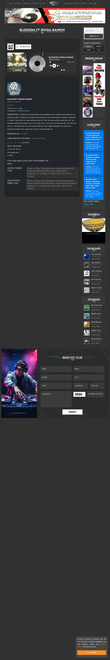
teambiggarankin (23, 111)
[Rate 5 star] (19, 149)
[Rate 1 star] (8, 149)
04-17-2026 (95, 191)
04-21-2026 (95, 167)
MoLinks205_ (94, 233)
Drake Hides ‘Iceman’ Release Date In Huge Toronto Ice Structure (92, 159)
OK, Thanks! (92, 652)
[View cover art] (10, 46)
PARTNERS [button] (27, 4)
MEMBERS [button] (36, 4)
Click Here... (89, 204)
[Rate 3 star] (14, 149)
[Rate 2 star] (11, 149)
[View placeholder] (14, 88)
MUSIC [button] (43, 4)
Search (92, 36)
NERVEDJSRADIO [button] (68, 4)
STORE (78, 4)
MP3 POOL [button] (18, 4)
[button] (96, 3)
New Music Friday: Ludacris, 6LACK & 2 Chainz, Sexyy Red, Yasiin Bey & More (93, 183)
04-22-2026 (95, 143)
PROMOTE (84, 4)
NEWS (91, 4)
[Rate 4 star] (17, 149)
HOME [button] (10, 4)
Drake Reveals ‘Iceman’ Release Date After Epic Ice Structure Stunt (93, 136)
